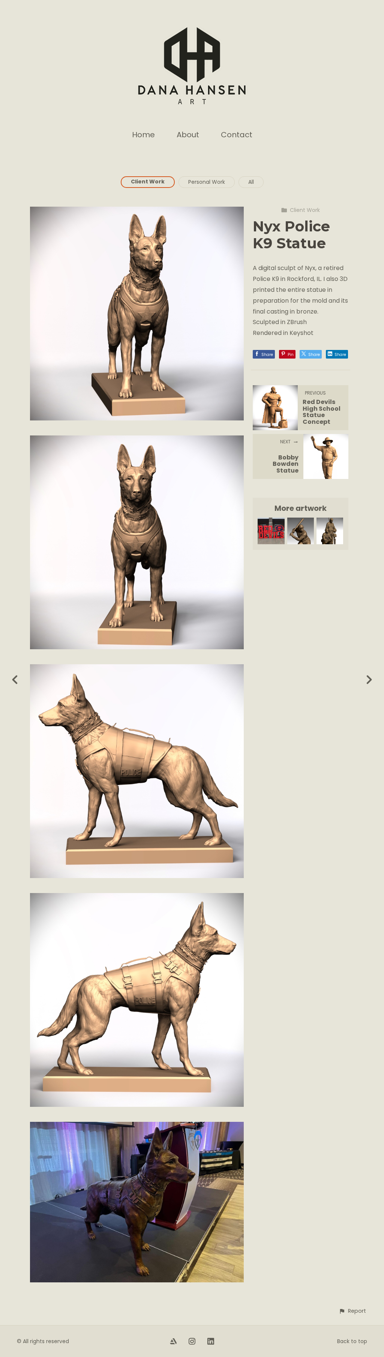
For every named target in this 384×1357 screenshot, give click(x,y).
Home (143, 134)
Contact (236, 134)
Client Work (148, 181)
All (251, 182)
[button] (352, 1311)
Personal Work (206, 182)
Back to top (352, 1341)
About (188, 134)
